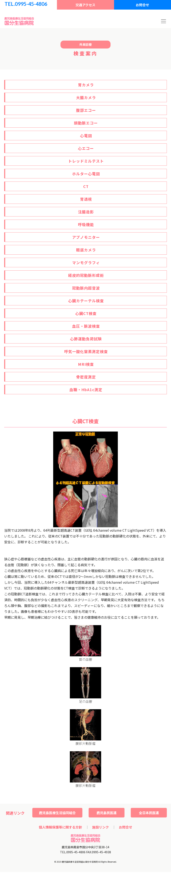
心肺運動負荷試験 (86, 338)
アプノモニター (86, 237)
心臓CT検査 (86, 313)
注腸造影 (86, 211)
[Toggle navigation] (163, 21)
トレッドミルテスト (86, 161)
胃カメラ (86, 84)
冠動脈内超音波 (86, 288)
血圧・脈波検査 (86, 326)
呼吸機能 (86, 224)
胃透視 (86, 199)
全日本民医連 (149, 812)
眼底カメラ (86, 250)
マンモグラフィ (86, 262)
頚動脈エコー (86, 123)
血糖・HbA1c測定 (85, 389)
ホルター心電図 (86, 173)
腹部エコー (86, 110)
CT (86, 186)
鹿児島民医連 (107, 812)
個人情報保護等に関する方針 (60, 827)
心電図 (86, 135)
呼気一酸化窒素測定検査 (86, 351)
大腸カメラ (86, 97)
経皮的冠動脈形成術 (86, 275)
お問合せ (142, 4)
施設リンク (100, 827)
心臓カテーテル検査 (86, 300)
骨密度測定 (86, 376)
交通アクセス (85, 4)
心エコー (86, 148)
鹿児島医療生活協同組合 (57, 812)
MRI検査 (86, 364)
